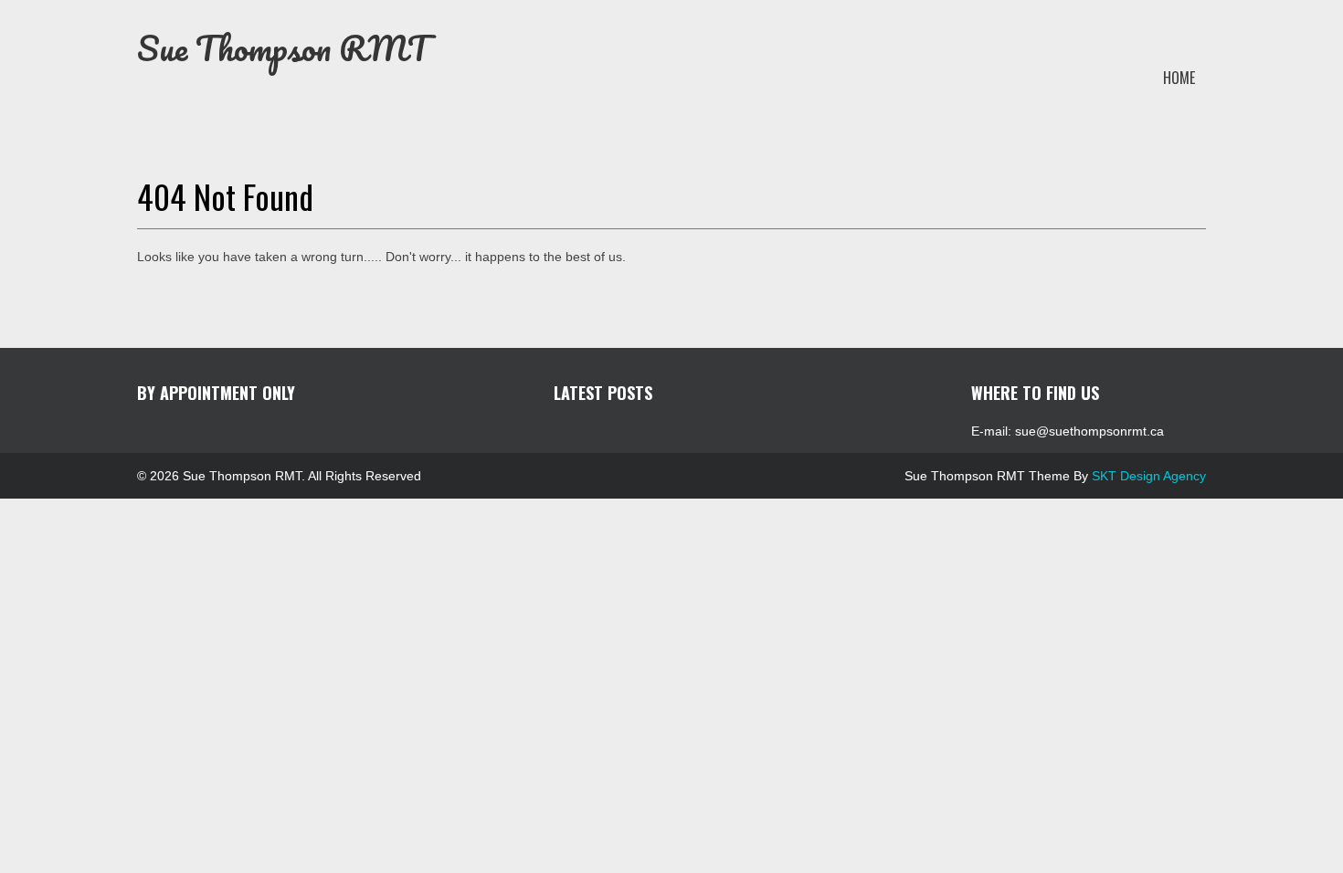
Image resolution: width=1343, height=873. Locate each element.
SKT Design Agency (1149, 475)
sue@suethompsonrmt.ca (1089, 431)
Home (1179, 78)
